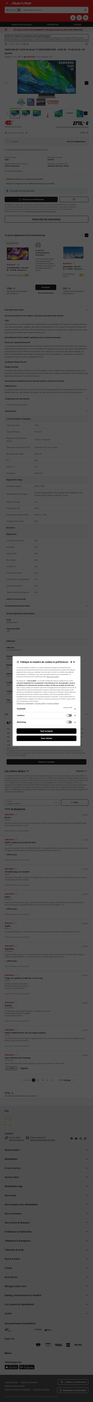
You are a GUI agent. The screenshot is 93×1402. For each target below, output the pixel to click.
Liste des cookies (40, 703)
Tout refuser (46, 738)
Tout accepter (46, 731)
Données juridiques (53, 703)
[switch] (69, 715)
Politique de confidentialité (25, 703)
